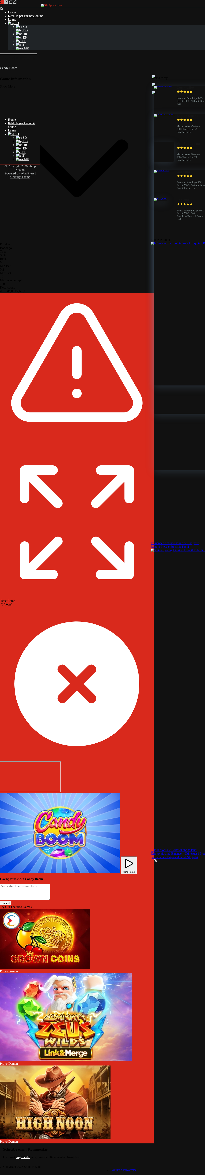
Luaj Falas (129, 871)
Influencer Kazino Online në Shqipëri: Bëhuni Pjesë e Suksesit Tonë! (175, 544)
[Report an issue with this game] (77, 444)
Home (12, 12)
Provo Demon (9, 971)
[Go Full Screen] (77, 597)
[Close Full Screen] (77, 759)
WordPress (27, 173)
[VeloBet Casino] (164, 160)
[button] (60, 833)
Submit (6, 903)
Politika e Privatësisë (124, 1170)
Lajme (12, 19)
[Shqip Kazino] (51, 5)
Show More (7, 86)
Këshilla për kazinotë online (25, 16)
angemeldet (23, 1157)
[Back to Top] (155, 860)
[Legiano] (160, 198)
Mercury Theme (20, 177)
